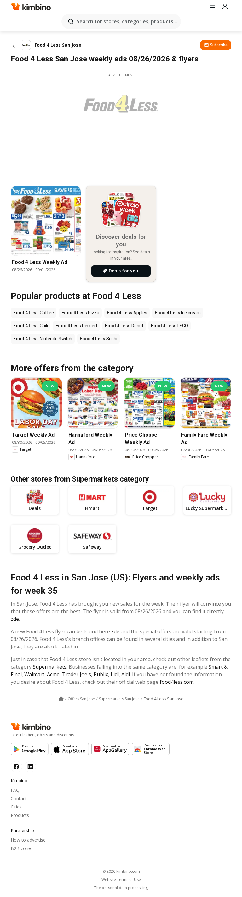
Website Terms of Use (121, 879)
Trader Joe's (76, 674)
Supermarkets (49, 666)
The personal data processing (121, 887)
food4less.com (176, 681)
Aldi (125, 674)
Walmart (34, 674)
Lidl (115, 674)
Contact (19, 799)
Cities (16, 807)
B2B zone (21, 848)
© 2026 (121, 871)
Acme (53, 674)
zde (15, 618)
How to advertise (28, 840)
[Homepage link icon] (61, 698)
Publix (101, 674)
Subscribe (219, 45)
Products (20, 815)
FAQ (15, 790)
